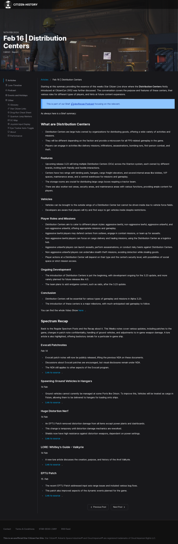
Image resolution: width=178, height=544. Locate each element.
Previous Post (99, 507)
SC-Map (14, 120)
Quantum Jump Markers (21, 116)
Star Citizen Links (18, 108)
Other (10, 100)
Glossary (14, 105)
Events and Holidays (18, 95)
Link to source (52, 372)
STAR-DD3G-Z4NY (48, 529)
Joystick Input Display (20, 124)
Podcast (12, 90)
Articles (12, 80)
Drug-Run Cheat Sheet (20, 112)
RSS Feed (65, 529)
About (13, 132)
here (81, 310)
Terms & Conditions (24, 529)
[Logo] (21, 4)
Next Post (118, 507)
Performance (16, 136)
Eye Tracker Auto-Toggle (22, 128)
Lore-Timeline (15, 85)
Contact (7, 529)
